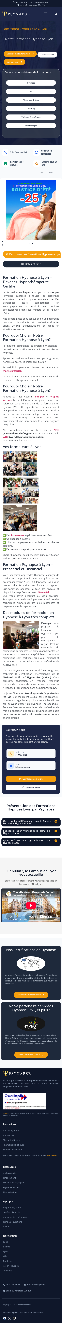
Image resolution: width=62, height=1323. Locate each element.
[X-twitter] (9, 1318)
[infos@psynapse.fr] (34, 1284)
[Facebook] (4, 1318)
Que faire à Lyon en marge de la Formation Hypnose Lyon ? (26, 841)
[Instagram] (14, 1318)
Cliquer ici (6, 1113)
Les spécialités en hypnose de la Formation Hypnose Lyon (26, 832)
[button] (45, 14)
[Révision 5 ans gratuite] (15, 163)
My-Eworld (52, 1155)
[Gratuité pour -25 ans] (46, 163)
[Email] (31, 765)
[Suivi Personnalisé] (15, 152)
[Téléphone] (31, 753)
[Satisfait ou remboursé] (46, 152)
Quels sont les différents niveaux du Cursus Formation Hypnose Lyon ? (27, 822)
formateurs (17, 535)
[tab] (31, 264)
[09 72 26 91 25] (12, 1284)
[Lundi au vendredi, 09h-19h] (17, 1290)
